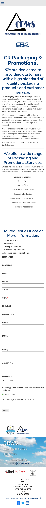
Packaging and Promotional (16, 253)
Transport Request (13, 247)
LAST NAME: (8, 265)
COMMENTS (7, 363)
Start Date (7, 377)
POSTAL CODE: (9, 314)
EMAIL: (5, 273)
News (23, 492)
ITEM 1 (5, 322)
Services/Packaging (23, 487)
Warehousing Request (14, 250)
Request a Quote (23, 489)
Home (23, 482)
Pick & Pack (9, 243)
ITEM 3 (5, 350)
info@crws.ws (19, 463)
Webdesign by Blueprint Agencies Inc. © (23, 498)
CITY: (5, 298)
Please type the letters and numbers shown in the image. (23, 389)
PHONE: (6, 282)
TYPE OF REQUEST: (11, 240)
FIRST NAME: (8, 257)
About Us (23, 484)
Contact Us (23, 494)
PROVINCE (7, 306)
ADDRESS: (7, 290)
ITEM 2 (5, 336)
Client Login (23, 479)
